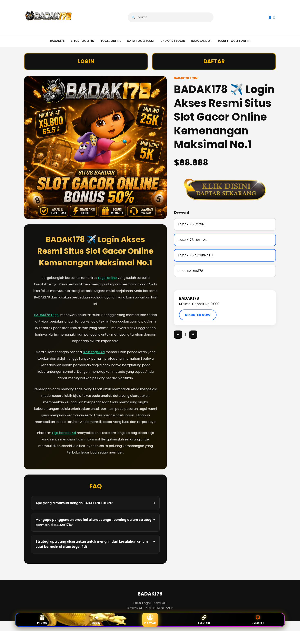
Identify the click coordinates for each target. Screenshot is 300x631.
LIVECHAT (257, 623)
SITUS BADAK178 (190, 270)
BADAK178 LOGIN (173, 41)
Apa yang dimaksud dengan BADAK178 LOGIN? (96, 503)
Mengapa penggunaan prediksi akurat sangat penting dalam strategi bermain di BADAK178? (96, 522)
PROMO (42, 623)
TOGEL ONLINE (110, 41)
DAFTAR (214, 61)
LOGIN (86, 61)
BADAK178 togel (46, 315)
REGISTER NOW (197, 315)
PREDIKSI (204, 623)
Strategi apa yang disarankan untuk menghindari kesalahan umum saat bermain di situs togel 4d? (96, 544)
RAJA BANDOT (201, 41)
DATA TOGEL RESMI (140, 41)
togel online (107, 277)
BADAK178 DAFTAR (192, 239)
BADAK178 (57, 41)
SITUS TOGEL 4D (82, 41)
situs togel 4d (94, 352)
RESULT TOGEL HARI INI (234, 41)
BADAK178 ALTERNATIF (195, 255)
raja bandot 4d (64, 432)
